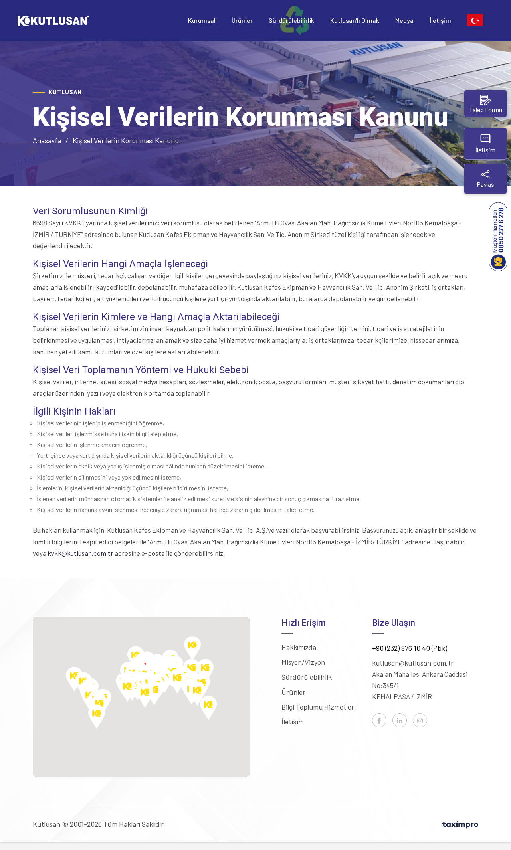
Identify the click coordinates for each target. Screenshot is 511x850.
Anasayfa (47, 140)
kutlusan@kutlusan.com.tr (413, 662)
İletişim (440, 20)
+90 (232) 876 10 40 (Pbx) (409, 648)
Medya (404, 20)
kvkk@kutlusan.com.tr (80, 553)
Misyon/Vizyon (303, 662)
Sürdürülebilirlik (291, 20)
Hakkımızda (298, 647)
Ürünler (242, 20)
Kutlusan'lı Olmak (354, 20)
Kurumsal (202, 20)
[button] (192, 648)
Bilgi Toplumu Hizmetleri (318, 706)
